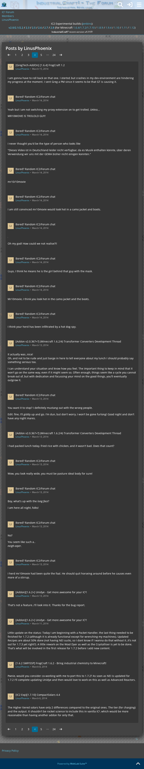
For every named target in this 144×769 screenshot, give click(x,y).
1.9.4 (109, 27)
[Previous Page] (9, 55)
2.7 (46, 27)
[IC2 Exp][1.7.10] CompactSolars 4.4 (38, 695)
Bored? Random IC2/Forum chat (35, 96)
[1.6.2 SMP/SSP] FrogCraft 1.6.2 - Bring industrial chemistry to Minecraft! (61, 663)
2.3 (27, 27)
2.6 (40, 27)
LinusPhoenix (22, 68)
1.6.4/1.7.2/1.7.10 (84, 27)
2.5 (34, 27)
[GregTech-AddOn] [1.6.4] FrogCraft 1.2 (40, 65)
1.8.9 (100, 27)
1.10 (116, 27)
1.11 (124, 27)
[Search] (120, 4)
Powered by (72, 763)
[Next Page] (60, 55)
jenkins (87, 23)
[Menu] (139, 4)
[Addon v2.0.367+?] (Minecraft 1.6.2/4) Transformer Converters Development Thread (68, 341)
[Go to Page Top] (138, 763)
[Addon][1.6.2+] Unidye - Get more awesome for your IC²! (51, 592)
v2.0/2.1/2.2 (16, 27)
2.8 (52, 27)
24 (54, 55)
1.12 (132, 27)
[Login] (130, 4)
